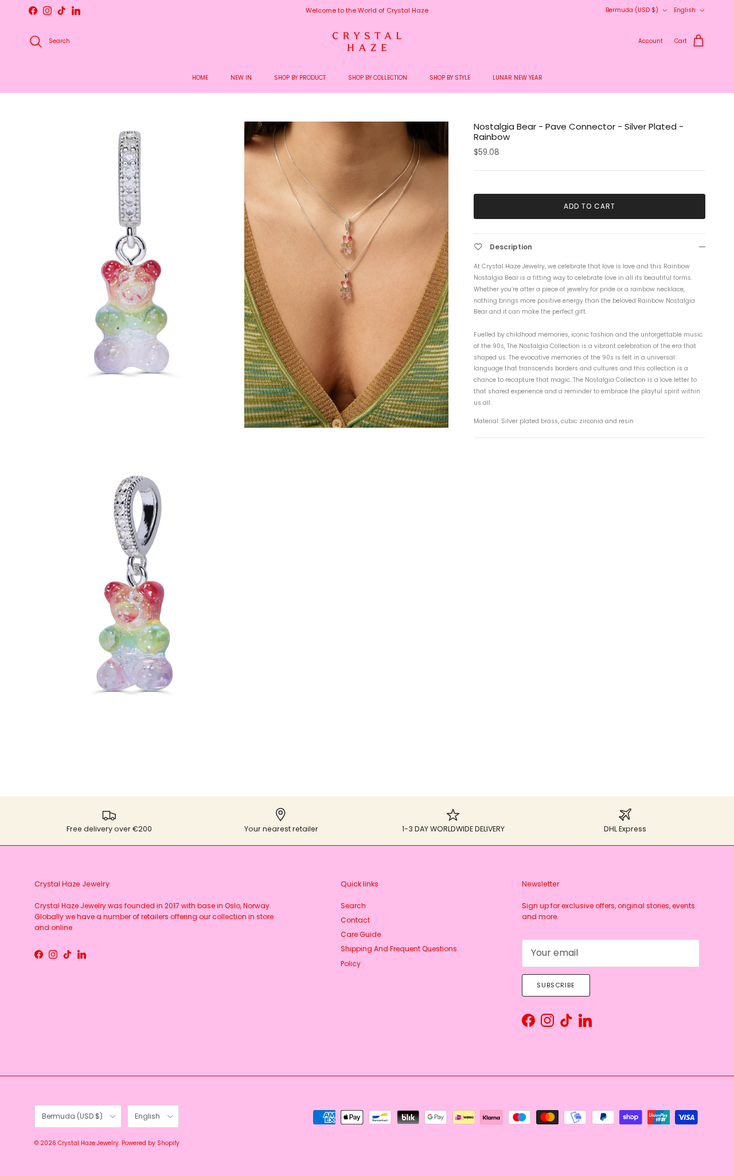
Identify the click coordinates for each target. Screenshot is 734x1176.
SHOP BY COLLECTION (377, 77)
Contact (355, 920)
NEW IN (241, 77)
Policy (351, 963)
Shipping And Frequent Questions (399, 949)
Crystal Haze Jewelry (88, 1143)
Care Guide (361, 934)
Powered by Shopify (150, 1143)
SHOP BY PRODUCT (300, 77)
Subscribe (556, 985)
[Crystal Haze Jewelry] (367, 41)
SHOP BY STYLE (450, 77)
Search (353, 906)
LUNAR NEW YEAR (517, 77)
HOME (200, 77)
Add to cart (589, 206)
